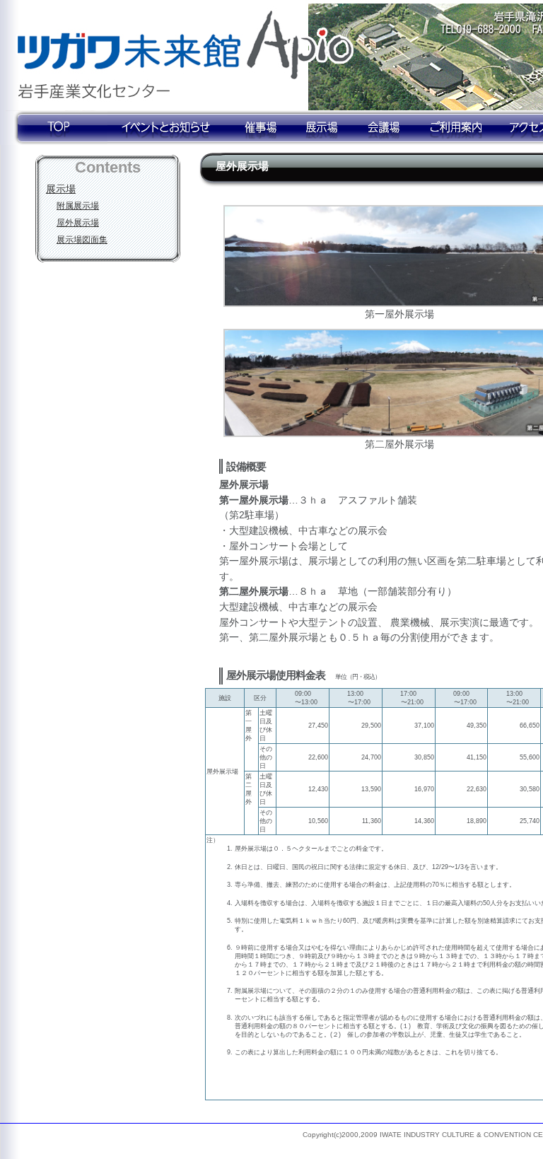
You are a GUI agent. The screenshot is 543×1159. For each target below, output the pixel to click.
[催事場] (259, 127)
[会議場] (385, 127)
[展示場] (323, 127)
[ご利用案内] (456, 127)
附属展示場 (78, 206)
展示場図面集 (82, 240)
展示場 (61, 188)
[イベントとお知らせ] (166, 127)
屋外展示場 (78, 223)
